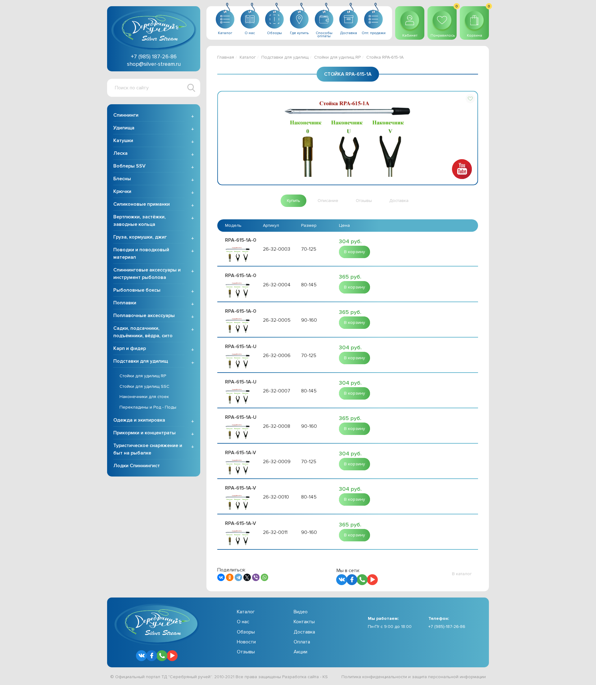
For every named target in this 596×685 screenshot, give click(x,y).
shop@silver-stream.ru (154, 63)
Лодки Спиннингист (136, 466)
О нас (243, 622)
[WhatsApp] (264, 577)
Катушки (123, 140)
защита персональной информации (449, 676)
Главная (225, 57)
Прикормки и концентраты (144, 433)
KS (325, 676)
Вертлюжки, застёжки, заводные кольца (139, 220)
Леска (120, 153)
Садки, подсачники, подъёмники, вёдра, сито (143, 332)
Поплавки (124, 303)
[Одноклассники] (229, 577)
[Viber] (256, 577)
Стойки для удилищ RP (143, 375)
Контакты (304, 622)
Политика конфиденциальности (374, 676)
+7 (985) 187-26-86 (154, 56)
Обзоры (246, 632)
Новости (246, 642)
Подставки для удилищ (140, 361)
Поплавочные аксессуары (144, 315)
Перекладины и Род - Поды (148, 407)
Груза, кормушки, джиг (140, 237)
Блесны (122, 179)
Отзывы (246, 652)
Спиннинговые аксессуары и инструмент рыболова (147, 273)
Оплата (302, 642)
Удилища (123, 128)
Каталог (248, 57)
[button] (470, 98)
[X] (247, 577)
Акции (300, 652)
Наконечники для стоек (144, 396)
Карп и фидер (129, 348)
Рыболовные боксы (136, 290)
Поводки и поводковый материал (141, 253)
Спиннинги (125, 115)
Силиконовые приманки (141, 204)
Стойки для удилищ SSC (144, 386)
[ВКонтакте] (221, 577)
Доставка (304, 632)
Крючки (122, 191)
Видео (301, 612)
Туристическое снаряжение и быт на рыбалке (147, 449)
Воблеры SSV (129, 166)
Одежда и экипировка (139, 420)
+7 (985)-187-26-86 (446, 626)
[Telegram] (238, 577)
